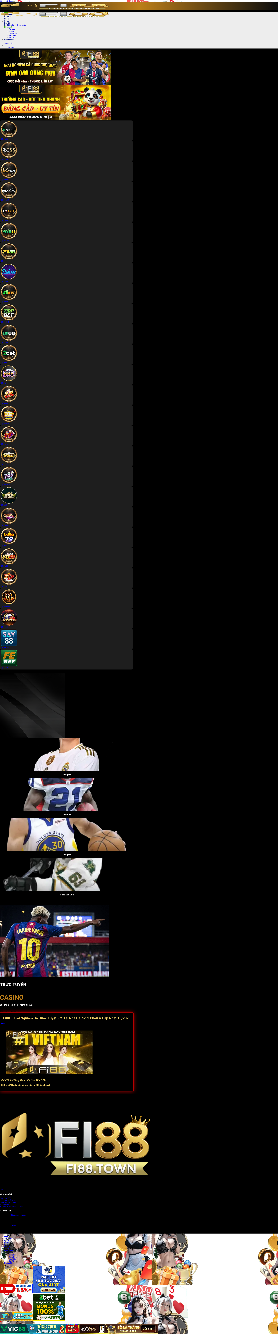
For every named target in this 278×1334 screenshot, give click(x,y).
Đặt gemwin (5, 525)
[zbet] (49, 1320)
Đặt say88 (5, 647)
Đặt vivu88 (5, 241)
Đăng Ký (12, 31)
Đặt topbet (5, 322)
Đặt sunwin (5, 403)
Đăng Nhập (13, 33)
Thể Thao (8, 15)
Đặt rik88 (4, 281)
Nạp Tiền (12, 35)
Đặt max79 (5, 200)
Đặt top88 (4, 627)
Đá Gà (6, 21)
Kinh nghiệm (9, 39)
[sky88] (49, 1292)
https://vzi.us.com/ (18, 1215)
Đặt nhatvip (5, 607)
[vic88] (39, 1333)
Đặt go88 (4, 464)
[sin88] (16, 1292)
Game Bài (8, 17)
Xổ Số (6, 1249)
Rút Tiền (12, 37)
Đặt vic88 (4, 139)
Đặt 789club (5, 485)
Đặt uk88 (4, 342)
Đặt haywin (5, 383)
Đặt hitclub (5, 424)
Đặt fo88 (4, 261)
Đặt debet (4, 220)
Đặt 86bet (4, 302)
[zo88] (118, 1333)
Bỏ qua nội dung (6, 1)
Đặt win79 (5, 546)
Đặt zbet (4, 363)
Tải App (12, 29)
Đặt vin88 (4, 180)
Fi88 (6, 13)
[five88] (16, 1320)
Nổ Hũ (6, 19)
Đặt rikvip (4, 444)
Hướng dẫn (8, 27)
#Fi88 (14, 1225)
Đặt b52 (4, 505)
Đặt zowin (4, 586)
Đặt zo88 (4, 159)
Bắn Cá (7, 23)
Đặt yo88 (4, 566)
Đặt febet (4, 668)
